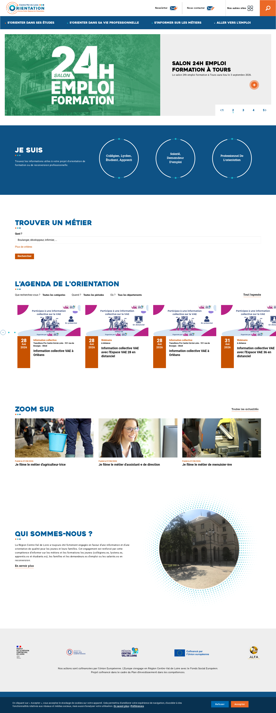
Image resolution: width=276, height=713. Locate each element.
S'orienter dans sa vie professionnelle (104, 22)
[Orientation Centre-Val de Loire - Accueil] (25, 8)
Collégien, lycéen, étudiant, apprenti (119, 158)
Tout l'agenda (252, 295)
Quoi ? (18, 233)
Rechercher (24, 256)
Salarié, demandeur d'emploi (175, 158)
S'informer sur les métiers (177, 22)
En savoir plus (24, 566)
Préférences (137, 706)
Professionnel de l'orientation (232, 158)
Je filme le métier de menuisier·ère (207, 464)
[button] (220, 110)
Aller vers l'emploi (234, 22)
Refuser (220, 704)
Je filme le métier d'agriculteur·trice (40, 464)
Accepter (239, 704)
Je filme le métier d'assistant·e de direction (129, 464)
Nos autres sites (236, 8)
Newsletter (161, 8)
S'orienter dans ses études (31, 22)
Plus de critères (23, 246)
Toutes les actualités (245, 409)
